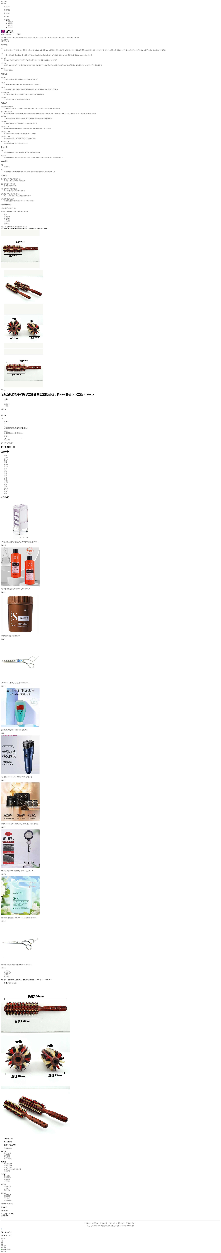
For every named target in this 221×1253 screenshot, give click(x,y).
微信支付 (7, 1188)
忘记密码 (7, 1155)
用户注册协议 (8, 1158)
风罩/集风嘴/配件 (35, 84)
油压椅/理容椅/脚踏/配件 (8, 184)
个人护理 (4, 147)
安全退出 (3, 3)
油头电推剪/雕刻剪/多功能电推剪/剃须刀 (26, 89)
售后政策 (7, 1176)
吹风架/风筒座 (25, 84)
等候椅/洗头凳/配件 (19, 191)
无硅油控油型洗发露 (75, 50)
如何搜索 (7, 1157)
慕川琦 (10, 37)
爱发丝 (56, 37)
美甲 (2, 170)
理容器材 (4, 175)
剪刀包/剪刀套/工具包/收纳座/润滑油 (49, 108)
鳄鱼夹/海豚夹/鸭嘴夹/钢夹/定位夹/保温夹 (16, 128)
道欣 (32, 37)
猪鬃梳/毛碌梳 (8, 113)
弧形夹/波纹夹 (24, 94)
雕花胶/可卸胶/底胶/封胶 (17, 171)
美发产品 (4, 45)
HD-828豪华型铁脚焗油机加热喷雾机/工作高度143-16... (17, 871)
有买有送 (7, 222)
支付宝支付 (7, 1186)
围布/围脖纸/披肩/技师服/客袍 (13, 133)
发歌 (2, 37)
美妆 (2, 165)
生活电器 (3, 97)
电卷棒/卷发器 (39, 94)
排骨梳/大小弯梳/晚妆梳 (72, 113)
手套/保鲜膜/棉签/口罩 (11, 138)
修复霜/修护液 (80, 65)
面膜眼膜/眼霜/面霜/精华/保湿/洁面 (29, 152)
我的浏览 (7, 10)
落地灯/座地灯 (30, 201)
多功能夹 (32, 94)
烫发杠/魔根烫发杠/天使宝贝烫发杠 (15, 118)
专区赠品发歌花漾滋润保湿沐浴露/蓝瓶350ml (14, 730)
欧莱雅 (21, 37)
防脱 (63, 37)
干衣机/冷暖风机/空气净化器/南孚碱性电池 (17, 99)
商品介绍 (7, 971)
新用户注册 (7, 1153)
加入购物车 (10, 443)
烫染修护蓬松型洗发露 (89, 50)
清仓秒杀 (7, 223)
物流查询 (7, 1197)
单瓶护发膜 (147, 50)
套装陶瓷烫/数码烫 (38, 55)
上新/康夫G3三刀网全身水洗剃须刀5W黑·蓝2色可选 (16, 777)
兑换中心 (10, 27)
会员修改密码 (8, 1163)
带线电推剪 (42, 89)
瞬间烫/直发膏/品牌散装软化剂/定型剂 (55, 55)
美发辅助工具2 (5, 131)
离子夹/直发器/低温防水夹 (12, 94)
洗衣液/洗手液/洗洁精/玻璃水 (54, 157)
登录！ (10, 1232)
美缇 (41, 37)
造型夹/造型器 (5, 92)
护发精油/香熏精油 (69, 65)
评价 (6, 975)
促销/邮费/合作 (6, 204)
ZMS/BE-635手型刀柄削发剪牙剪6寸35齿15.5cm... (16, 683)
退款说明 (7, 1179)
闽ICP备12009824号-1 (127, 1226)
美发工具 (4, 103)
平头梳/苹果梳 (35, 113)
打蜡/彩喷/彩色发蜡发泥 (49, 60)
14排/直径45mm (8, 433)
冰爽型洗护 (99, 50)
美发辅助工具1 (5, 126)
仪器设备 (3, 77)
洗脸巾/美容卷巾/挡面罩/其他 (27, 138)
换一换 (12, 447)
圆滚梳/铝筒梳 (17, 113)
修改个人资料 (8, 1165)
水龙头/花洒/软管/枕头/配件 (17, 181)
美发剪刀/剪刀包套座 (7, 106)
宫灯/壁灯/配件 (8, 201)
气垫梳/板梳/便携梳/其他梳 (88, 113)
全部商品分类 (5, 41)
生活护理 (3, 155)
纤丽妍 (71, 37)
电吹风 (3, 82)
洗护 (2, 48)
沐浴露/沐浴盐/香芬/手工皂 (27, 157)
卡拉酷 (6, 37)
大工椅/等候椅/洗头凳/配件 (9, 189)
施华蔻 (25, 37)
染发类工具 (4, 121)
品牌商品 (3, 68)
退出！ (11, 1235)
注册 (5, 1)
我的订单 (7, 6)
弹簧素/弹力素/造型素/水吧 (12, 65)
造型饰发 (3, 63)
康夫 (29, 37)
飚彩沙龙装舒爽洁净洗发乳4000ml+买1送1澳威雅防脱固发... (19, 918)
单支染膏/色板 (8, 60)
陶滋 (60, 37)
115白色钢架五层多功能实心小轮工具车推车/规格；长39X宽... (19, 542)
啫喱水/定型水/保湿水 (27, 65)
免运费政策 (7, 1195)
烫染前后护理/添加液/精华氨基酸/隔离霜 (80, 55)
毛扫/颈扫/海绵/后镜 (36, 128)
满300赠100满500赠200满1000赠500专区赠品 (14, 211)
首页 (5, 214)
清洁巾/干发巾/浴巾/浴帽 (11, 157)
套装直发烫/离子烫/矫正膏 (24, 55)
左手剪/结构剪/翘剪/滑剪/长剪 (28, 108)
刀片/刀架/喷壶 (46, 128)
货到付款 (7, 1190)
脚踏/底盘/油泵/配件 (10, 186)
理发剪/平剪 (7, 108)
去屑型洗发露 (53, 50)
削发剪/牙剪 (15, 108)
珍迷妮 (52, 37)
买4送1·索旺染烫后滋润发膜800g (10, 636)
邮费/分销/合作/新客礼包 (8, 208)
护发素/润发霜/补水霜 (109, 50)
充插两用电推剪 (9, 89)
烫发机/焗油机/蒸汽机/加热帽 (13, 79)
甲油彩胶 (7, 171)
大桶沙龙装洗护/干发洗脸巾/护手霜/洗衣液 (17, 50)
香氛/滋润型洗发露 (63, 50)
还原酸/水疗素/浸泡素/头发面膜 (126, 50)
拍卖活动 (10, 25)
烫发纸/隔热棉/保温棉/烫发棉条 (35, 118)
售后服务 (7, 976)
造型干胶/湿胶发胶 (58, 65)
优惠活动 (10, 22)
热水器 (6, 181)
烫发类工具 (4, 116)
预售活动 (10, 23)
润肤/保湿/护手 (40, 157)
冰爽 (17, 37)
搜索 (19, 34)
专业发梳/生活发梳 (6, 111)
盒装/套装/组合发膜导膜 (158, 50)
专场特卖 (7, 220)
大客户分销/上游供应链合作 (12, 1169)
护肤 (2, 150)
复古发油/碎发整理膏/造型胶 (93, 65)
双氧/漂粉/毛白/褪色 (19, 60)
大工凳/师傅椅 (8, 191)
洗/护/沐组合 (140, 50)
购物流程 (7, 1171)
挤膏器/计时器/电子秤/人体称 (28, 123)
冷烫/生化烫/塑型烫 (10, 55)
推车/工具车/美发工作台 (11, 196)
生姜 (14, 37)
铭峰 (78, 37)
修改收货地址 (8, 1167)
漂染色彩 (3, 58)
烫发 (2, 53)
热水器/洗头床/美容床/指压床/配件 (11, 179)
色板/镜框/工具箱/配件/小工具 (46, 171)
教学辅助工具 (5, 141)
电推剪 (3, 87)
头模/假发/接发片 (9, 143)
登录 (2, 1)
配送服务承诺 (8, 1200)
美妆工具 (7, 166)
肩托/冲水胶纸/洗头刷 (29, 133)
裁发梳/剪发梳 (26, 113)
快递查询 (10, 1203)
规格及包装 (7, 973)
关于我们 (87, 1223)
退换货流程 (7, 1177)
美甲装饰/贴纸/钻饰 (31, 171)
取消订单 (7, 1181)
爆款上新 (7, 218)
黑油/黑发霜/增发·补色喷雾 (34, 60)
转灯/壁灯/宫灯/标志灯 (7, 199)
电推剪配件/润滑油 (52, 89)
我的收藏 (7, 13)
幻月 (48, 37)
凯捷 (45, 37)
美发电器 (4, 74)
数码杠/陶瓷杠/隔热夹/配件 (30, 79)
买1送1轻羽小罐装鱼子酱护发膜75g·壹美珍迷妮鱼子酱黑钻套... (20, 824)
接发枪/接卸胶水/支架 (21, 143)
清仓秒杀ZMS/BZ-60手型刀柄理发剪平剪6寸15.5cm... (17, 965)
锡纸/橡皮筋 (48, 118)
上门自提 (7, 1198)
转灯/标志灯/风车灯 (19, 201)
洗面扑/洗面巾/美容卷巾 (11, 152)
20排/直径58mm (18, 433)
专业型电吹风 (8, 84)
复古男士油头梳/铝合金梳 (57, 113)
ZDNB (67, 37)
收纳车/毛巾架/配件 (25, 196)
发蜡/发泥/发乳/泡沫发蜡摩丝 (43, 65)
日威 (35, 37)
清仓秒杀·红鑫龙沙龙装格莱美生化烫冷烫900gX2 (15, 589)
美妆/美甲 (4, 161)
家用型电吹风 (17, 84)
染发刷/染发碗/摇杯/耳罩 (11, 123)
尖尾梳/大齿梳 (44, 113)
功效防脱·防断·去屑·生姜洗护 (39, 50)
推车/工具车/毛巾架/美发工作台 (10, 194)
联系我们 (95, 1223)
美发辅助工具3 (5, 136)
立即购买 (3, 443)
